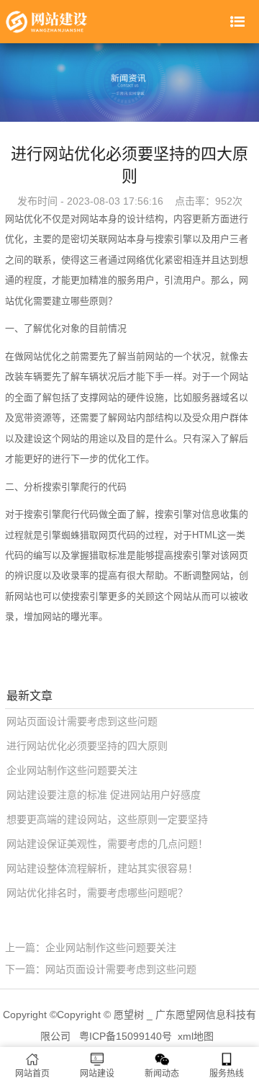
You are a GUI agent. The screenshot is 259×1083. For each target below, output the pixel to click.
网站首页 (32, 1074)
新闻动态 (162, 1074)
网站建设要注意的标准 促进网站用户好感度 (103, 795)
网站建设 (97, 1074)
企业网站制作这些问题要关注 (71, 770)
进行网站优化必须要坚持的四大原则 (87, 746)
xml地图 (196, 1036)
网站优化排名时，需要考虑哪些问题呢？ (97, 893)
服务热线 (226, 1074)
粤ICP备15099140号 (125, 1036)
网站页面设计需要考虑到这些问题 (82, 721)
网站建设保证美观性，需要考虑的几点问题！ (107, 844)
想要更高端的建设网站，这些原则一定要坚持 (107, 819)
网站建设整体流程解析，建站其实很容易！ (102, 868)
